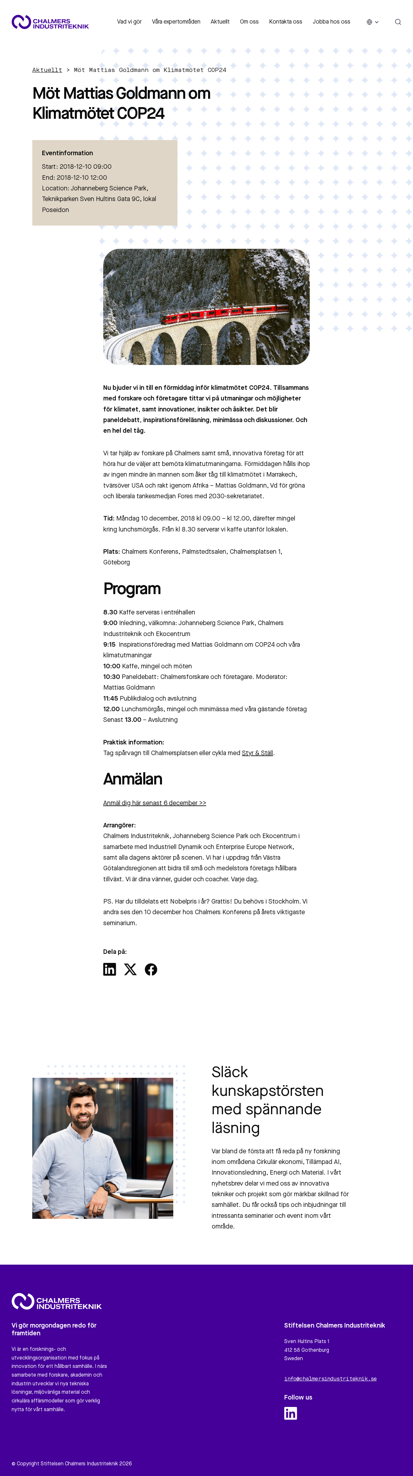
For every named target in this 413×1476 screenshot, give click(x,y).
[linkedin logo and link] (290, 1413)
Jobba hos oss (331, 22)
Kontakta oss (285, 22)
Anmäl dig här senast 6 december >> (154, 803)
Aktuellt (220, 22)
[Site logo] (50, 22)
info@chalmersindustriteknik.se (330, 1379)
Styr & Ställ (257, 753)
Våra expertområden (176, 22)
